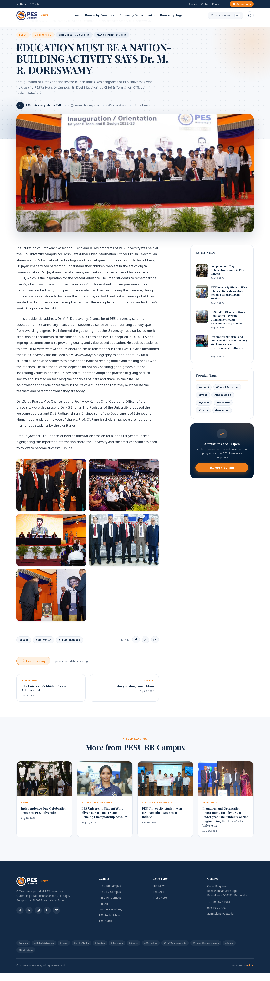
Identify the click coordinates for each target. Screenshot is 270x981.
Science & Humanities (74, 34)
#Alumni (203, 387)
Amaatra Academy (110, 909)
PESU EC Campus (110, 892)
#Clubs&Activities (227, 387)
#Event (23, 639)
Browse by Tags (171, 15)
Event (23, 34)
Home (75, 15)
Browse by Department (136, 15)
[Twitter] (29, 910)
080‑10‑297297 (217, 908)
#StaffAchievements (175, 942)
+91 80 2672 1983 (218, 902)
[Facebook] (20, 910)
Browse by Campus (98, 15)
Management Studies (111, 34)
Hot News (159, 886)
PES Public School (110, 915)
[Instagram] (38, 910)
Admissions (243, 4)
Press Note (160, 897)
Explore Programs (222, 467)
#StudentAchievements (206, 942)
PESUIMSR (105, 921)
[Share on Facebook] (136, 639)
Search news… (227, 15)
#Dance (229, 942)
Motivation (42, 34)
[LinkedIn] (47, 910)
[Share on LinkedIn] (155, 639)
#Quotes (203, 402)
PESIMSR (104, 903)
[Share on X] (145, 639)
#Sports (203, 410)
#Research (223, 402)
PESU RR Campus (110, 886)
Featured (158, 892)
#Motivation (43, 639)
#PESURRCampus (69, 639)
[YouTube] (56, 910)
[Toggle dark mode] (250, 15)
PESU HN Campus (110, 897)
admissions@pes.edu (220, 913)
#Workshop (222, 410)
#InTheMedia (222, 394)
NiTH (250, 965)
